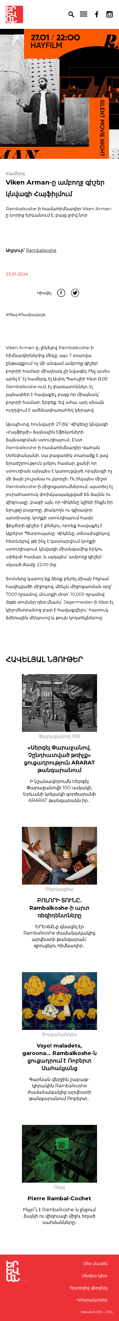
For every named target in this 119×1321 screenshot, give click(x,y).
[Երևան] (14, 14)
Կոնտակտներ (92, 1300)
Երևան (86, 1312)
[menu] (83, 14)
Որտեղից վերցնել (88, 1287)
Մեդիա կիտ (94, 1275)
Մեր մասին (95, 1263)
